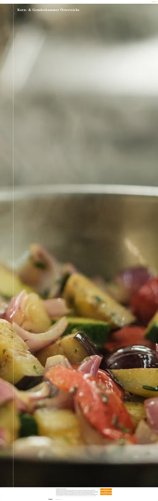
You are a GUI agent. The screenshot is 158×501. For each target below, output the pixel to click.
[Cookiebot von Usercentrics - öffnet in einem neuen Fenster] (50, 499)
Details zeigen (58, 499)
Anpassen (105, 491)
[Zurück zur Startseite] (154, 2)
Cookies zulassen (106, 489)
